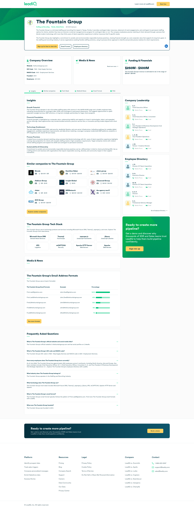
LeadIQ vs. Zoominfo (132, 463)
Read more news (111, 66)
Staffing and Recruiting (57, 376)
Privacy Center (64, 491)
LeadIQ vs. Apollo (131, 467)
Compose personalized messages (36, 471)
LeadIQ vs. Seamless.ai (133, 479)
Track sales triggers (31, 467)
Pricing (61, 463)
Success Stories (29, 479)
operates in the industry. (49, 375)
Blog (60, 467)
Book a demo (155, 431)
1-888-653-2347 (160, 463)
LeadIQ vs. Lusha (131, 471)
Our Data (62, 487)
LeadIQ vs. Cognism (132, 475)
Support (61, 475)
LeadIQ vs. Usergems (132, 483)
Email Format (65, 46)
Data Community (65, 483)
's (62, 352)
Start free (163, 4)
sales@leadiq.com (161, 471)
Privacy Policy (87, 463)
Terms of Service (88, 471)
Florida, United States (57, 27)
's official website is (58, 343)
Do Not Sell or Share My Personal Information (98, 475)
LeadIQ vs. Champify (132, 487)
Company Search (65, 471)
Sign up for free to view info (47, 46)
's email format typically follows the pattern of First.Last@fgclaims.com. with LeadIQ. (71, 396)
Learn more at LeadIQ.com (144, 4)
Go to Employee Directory (158, 210)
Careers (61, 479)
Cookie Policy (86, 467)
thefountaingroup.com (60, 344)
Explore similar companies (37, 212)
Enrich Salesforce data (32, 475)
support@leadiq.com (162, 467)
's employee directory (65, 367)
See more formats (34, 321)
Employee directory (81, 46)
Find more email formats (100, 397)
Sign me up (134, 249)
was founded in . (40, 407)
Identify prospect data (32, 463)
